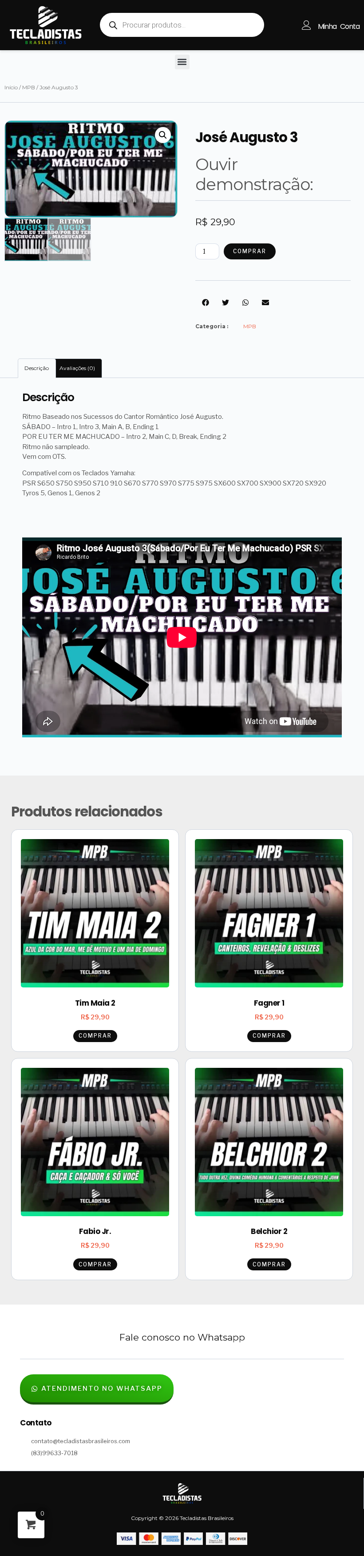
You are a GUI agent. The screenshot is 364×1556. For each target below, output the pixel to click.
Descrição (36, 368)
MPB (28, 87)
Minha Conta (339, 26)
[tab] (37, 368)
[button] (182, 62)
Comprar (249, 251)
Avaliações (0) (77, 368)
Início (11, 87)
